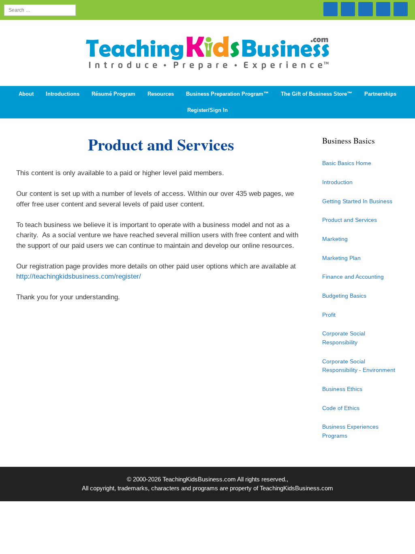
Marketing (335, 239)
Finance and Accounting (353, 276)
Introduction (337, 182)
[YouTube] (348, 9)
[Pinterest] (401, 9)
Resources (161, 94)
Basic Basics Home (346, 163)
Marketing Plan (341, 258)
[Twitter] (330, 9)
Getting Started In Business (357, 201)
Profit (329, 314)
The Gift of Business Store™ (316, 94)
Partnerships (380, 94)
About (26, 94)
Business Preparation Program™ (227, 94)
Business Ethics (342, 389)
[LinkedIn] (365, 9)
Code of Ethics (340, 408)
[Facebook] (383, 9)
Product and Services (349, 220)
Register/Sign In (207, 110)
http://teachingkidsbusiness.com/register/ (78, 276)
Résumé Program (113, 94)
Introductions (62, 94)
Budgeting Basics (344, 295)
